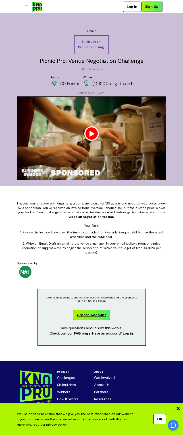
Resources (102, 399)
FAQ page (82, 333)
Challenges (66, 377)
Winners (63, 392)
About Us (102, 384)
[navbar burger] (26, 7)
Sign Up (152, 6)
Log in (132, 6)
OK (159, 419)
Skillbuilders (66, 384)
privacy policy (56, 425)
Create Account (91, 314)
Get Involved (104, 377)
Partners (101, 392)
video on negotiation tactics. (92, 217)
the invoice (76, 232)
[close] (178, 408)
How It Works (68, 399)
